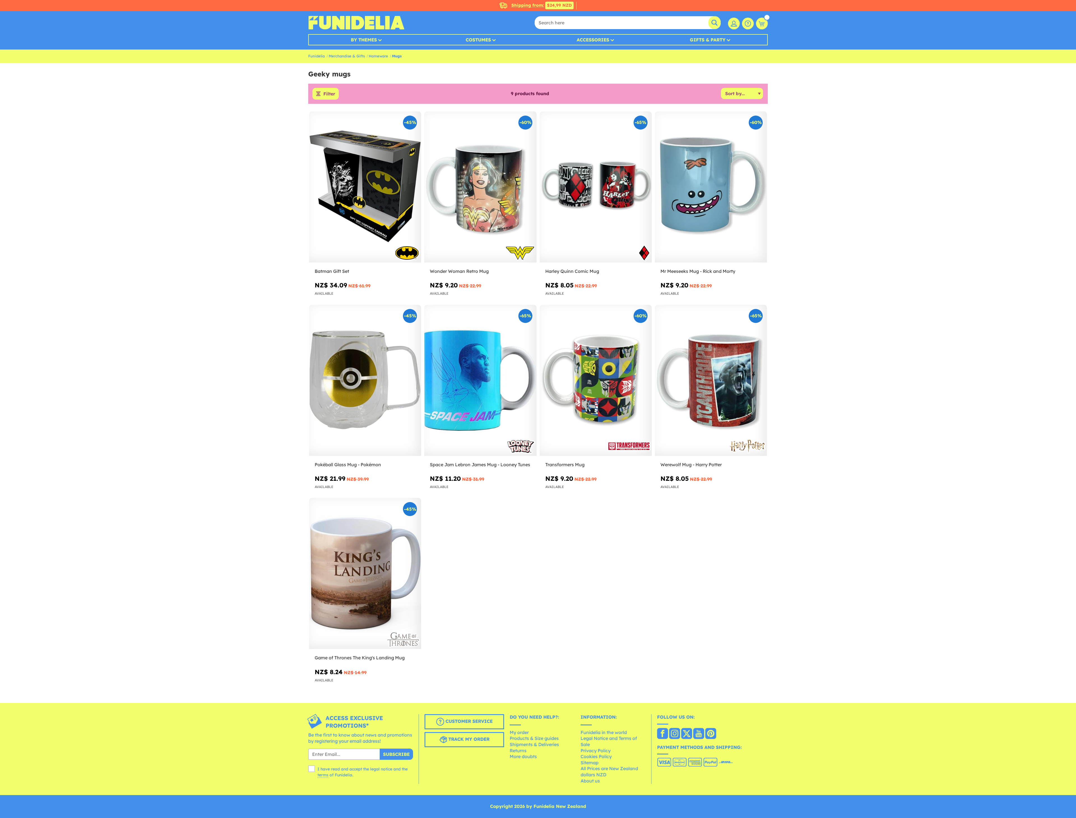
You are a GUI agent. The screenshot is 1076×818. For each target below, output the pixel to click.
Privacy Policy (596, 750)
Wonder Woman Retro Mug (459, 271)
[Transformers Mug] (596, 380)
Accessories (593, 39)
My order (519, 732)
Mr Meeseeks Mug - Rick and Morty (697, 271)
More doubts (523, 756)
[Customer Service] (748, 23)
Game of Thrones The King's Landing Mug (360, 657)
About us (590, 781)
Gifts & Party (707, 39)
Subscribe (396, 754)
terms (322, 774)
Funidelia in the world (604, 732)
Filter (329, 94)
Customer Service (468, 721)
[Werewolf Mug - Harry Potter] (711, 380)
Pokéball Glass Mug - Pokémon (348, 464)
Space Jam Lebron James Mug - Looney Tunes (480, 464)
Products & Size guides (534, 738)
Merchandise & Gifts (347, 56)
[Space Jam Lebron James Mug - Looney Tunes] (480, 380)
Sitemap (590, 762)
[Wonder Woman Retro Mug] (480, 187)
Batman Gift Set (332, 271)
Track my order (468, 739)
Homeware (378, 56)
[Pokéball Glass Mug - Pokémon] (365, 380)
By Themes (364, 39)
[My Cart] (762, 23)
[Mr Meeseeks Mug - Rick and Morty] (711, 187)
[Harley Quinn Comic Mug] (596, 187)
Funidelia (316, 56)
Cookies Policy (596, 756)
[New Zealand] (662, 734)
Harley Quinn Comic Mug (572, 271)
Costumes (478, 39)
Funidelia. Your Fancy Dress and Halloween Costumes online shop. (356, 22)
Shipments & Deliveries (534, 744)
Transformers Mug (565, 464)
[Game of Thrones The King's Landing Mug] (365, 573)
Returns (518, 750)
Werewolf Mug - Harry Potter (691, 464)
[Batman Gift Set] (365, 187)
